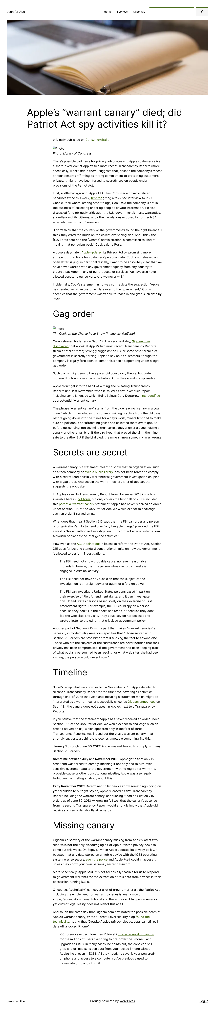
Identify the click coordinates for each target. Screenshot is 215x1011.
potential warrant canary (76, 504)
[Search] (202, 11)
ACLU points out (88, 544)
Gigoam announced (142, 701)
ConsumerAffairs (97, 139)
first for (96, 198)
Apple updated (91, 252)
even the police (97, 859)
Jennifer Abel (16, 11)
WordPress (127, 1001)
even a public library (99, 472)
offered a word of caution (136, 934)
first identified (150, 395)
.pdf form (83, 499)
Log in (204, 1001)
